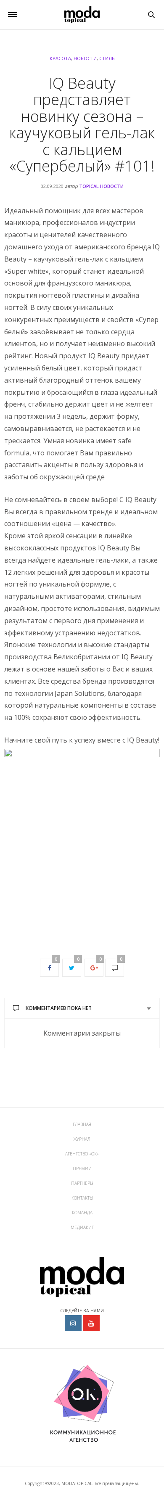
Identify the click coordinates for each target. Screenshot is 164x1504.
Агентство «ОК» (82, 1154)
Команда (82, 1213)
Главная (82, 1124)
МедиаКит (82, 1227)
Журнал (82, 1139)
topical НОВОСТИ (101, 186)
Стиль (107, 58)
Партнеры (82, 1183)
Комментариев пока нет (59, 1008)
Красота (60, 58)
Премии (82, 1168)
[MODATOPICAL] (81, 14)
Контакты (82, 1198)
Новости (85, 58)
